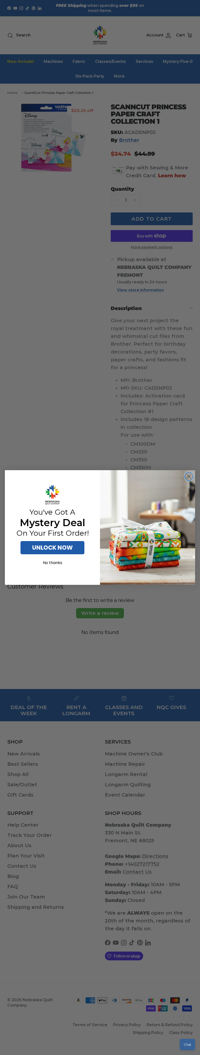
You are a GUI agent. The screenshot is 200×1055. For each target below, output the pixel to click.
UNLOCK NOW (52, 548)
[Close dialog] (189, 476)
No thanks (52, 563)
